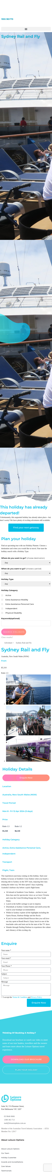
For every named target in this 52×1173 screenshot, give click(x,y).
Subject (4, 974)
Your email (6, 958)
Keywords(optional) (10, 618)
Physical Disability (13, 613)
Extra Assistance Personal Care (19, 604)
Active (8, 595)
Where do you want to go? (23, 558)
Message (4, 982)
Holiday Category (9, 590)
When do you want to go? (21, 569)
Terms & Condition (19, 997)
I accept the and (22, 997)
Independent (11, 608)
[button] (26, 29)
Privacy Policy (36, 997)
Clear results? (7, 637)
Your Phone (6, 966)
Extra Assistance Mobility (16, 600)
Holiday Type (7, 579)
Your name (6, 950)
